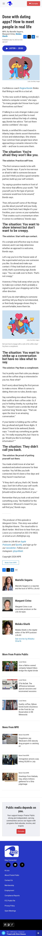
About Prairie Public (12, 875)
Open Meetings (10, 911)
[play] (3, 933)
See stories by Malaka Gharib (24, 639)
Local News (22, 662)
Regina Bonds (26, 88)
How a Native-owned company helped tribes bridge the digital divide (28, 668)
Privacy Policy (10, 906)
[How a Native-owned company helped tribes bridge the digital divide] (10, 666)
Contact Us (9, 880)
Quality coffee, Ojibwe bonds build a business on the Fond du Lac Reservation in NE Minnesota (28, 709)
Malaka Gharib (22, 624)
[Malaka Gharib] (7, 627)
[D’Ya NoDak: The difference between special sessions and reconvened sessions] (10, 684)
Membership (9, 885)
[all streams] (39, 933)
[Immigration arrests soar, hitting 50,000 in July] (10, 760)
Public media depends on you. (21, 809)
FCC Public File (10, 901)
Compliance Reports (12, 896)
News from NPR (10, 563)
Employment (9, 890)
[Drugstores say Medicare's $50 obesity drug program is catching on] (10, 739)
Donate (34, 3)
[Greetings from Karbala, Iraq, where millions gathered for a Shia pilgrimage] (10, 777)
